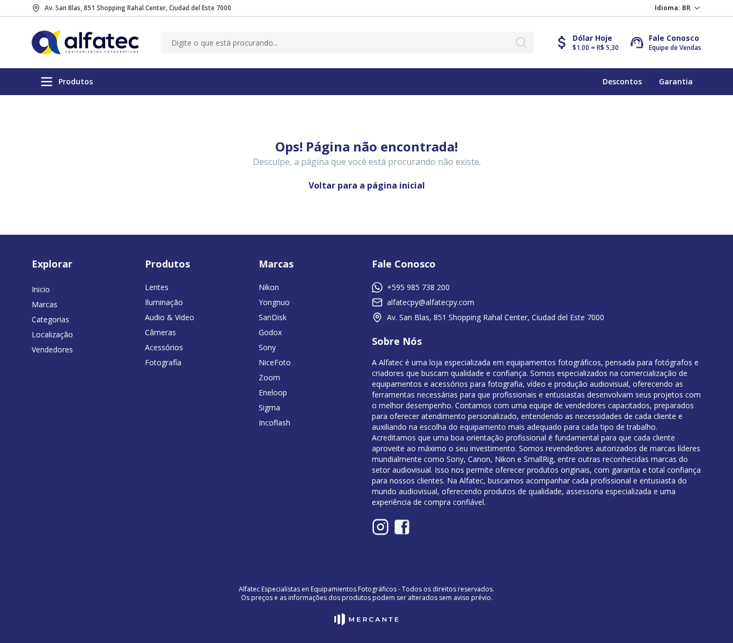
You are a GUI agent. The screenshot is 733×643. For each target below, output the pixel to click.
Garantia (676, 81)
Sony (267, 347)
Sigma (269, 407)
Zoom (269, 377)
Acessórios (164, 347)
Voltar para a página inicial (367, 185)
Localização (52, 334)
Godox (270, 332)
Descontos (622, 81)
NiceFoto (275, 362)
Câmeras (160, 332)
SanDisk (273, 317)
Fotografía (163, 362)
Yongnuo (274, 302)
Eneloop (273, 392)
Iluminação (164, 302)
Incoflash (274, 422)
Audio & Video (169, 317)
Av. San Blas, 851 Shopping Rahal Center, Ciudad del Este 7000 (138, 8)
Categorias (50, 319)
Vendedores (52, 349)
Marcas (44, 304)
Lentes (156, 287)
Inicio (41, 289)
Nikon (269, 287)
